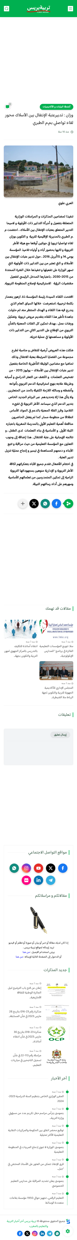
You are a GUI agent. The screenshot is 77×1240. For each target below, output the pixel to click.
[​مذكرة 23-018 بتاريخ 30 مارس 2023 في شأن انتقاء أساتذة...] (56, 1033)
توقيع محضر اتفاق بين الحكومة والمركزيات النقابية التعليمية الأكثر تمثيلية (36, 1133)
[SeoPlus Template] (68, 1221)
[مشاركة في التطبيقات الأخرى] (22, 503)
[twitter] (50, 868)
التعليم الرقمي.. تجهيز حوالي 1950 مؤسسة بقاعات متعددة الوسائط (37, 1200)
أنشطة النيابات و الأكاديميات (56, 107)
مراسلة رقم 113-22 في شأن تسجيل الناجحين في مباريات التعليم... (26, 1060)
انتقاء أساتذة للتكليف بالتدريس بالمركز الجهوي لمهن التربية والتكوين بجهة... (21, 651)
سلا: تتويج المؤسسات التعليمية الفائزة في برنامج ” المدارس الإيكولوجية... (56, 651)
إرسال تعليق (60, 735)
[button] (56, 503)
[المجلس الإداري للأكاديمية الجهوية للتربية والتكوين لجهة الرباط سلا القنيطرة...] (56, 670)
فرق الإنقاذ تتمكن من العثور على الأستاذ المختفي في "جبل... (36, 1166)
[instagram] (26, 868)
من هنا (26, 952)
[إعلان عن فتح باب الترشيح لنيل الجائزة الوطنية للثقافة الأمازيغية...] (56, 989)
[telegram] (50, 880)
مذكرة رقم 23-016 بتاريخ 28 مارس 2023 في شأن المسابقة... (25, 1014)
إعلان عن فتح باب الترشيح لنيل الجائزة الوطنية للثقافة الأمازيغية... (24, 993)
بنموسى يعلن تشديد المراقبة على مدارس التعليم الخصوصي (37, 1183)
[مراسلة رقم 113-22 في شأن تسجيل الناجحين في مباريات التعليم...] (56, 1056)
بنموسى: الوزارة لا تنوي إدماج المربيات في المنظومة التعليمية (36, 1150)
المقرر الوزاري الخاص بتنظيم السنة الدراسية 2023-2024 (36, 1099)
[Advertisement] (38, 63)
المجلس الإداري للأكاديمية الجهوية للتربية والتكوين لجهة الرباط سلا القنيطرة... (57, 693)
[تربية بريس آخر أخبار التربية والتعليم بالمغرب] (38, 8)
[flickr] (26, 880)
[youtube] (38, 868)
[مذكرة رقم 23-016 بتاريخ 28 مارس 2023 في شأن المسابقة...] (56, 1013)
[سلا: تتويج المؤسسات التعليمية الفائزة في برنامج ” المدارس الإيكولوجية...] (56, 629)
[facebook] (62, 868)
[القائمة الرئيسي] (70, 9)
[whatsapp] (14, 868)
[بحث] (6, 9)
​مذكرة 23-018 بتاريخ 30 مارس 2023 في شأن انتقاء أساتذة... (27, 1037)
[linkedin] (38, 880)
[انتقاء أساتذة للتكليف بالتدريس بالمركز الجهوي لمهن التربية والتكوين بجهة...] (21, 629)
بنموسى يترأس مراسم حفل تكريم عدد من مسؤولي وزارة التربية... (36, 1116)
